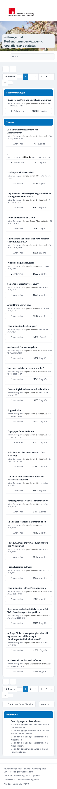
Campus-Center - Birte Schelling (34, 103)
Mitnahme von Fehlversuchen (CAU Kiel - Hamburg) (26, 454)
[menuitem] (9, 779)
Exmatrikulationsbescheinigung (22, 325)
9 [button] (5, 82)
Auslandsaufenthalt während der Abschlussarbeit (22, 131)
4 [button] (41, 76)
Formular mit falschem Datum (21, 217)
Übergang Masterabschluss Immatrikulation (27, 500)
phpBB (18, 768)
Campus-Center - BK (30, 287)
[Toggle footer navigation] (3, 761)
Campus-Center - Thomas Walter (35, 221)
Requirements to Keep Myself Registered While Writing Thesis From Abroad (29, 195)
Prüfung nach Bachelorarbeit (20, 172)
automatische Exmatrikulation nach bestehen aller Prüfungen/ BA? (28, 240)
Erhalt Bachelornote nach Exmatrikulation (26, 521)
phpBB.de (35, 775)
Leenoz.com (27, 771)
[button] (10, 83)
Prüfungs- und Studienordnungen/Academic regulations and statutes (23, 41)
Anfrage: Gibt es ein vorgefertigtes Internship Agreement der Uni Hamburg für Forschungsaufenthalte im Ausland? (28, 636)
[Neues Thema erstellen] (5, 69)
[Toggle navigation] (53, 10)
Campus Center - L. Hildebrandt (34, 136)
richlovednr (26, 157)
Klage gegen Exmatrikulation (20, 431)
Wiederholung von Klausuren (20, 262)
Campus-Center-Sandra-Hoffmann (36, 663)
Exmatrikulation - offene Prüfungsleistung (26, 587)
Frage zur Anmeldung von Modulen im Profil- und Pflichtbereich (28, 544)
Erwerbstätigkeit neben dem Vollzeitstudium (28, 389)
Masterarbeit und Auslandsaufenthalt (24, 660)
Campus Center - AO (30, 175)
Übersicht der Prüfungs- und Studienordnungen (29, 99)
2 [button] (30, 76)
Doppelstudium (14, 410)
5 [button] (46, 76)
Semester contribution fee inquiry (23, 283)
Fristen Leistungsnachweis (19, 566)
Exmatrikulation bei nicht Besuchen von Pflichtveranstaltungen (25, 478)
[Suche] (46, 56)
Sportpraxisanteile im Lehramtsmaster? (25, 368)
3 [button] (35, 76)
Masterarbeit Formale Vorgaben (22, 347)
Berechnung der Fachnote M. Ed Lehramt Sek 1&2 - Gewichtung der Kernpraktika (27, 611)
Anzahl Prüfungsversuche (19, 304)
